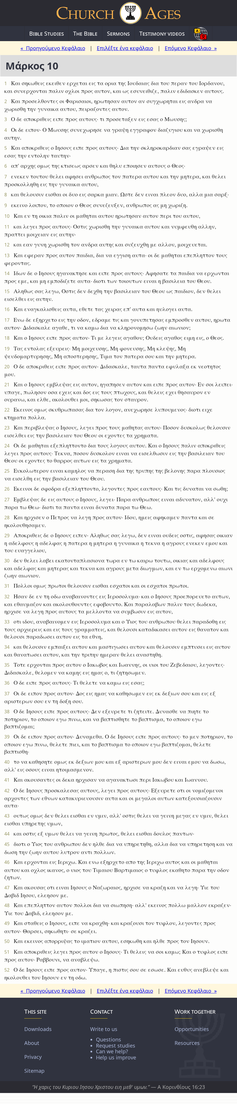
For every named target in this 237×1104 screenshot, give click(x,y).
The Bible (85, 33)
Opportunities (192, 1029)
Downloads (38, 1029)
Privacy (33, 1056)
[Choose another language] (200, 33)
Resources (187, 1042)
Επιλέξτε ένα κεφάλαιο (125, 48)
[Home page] (118, 13)
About (31, 1042)
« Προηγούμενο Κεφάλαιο (53, 48)
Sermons (118, 33)
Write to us (113, 1043)
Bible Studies (46, 33)
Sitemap (34, 1070)
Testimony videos (162, 33)
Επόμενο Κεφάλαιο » (191, 48)
